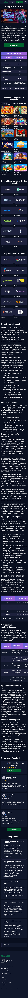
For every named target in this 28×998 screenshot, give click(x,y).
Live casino (9, 103)
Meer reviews (14, 829)
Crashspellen (17, 103)
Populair (3, 103)
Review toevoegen (14, 771)
